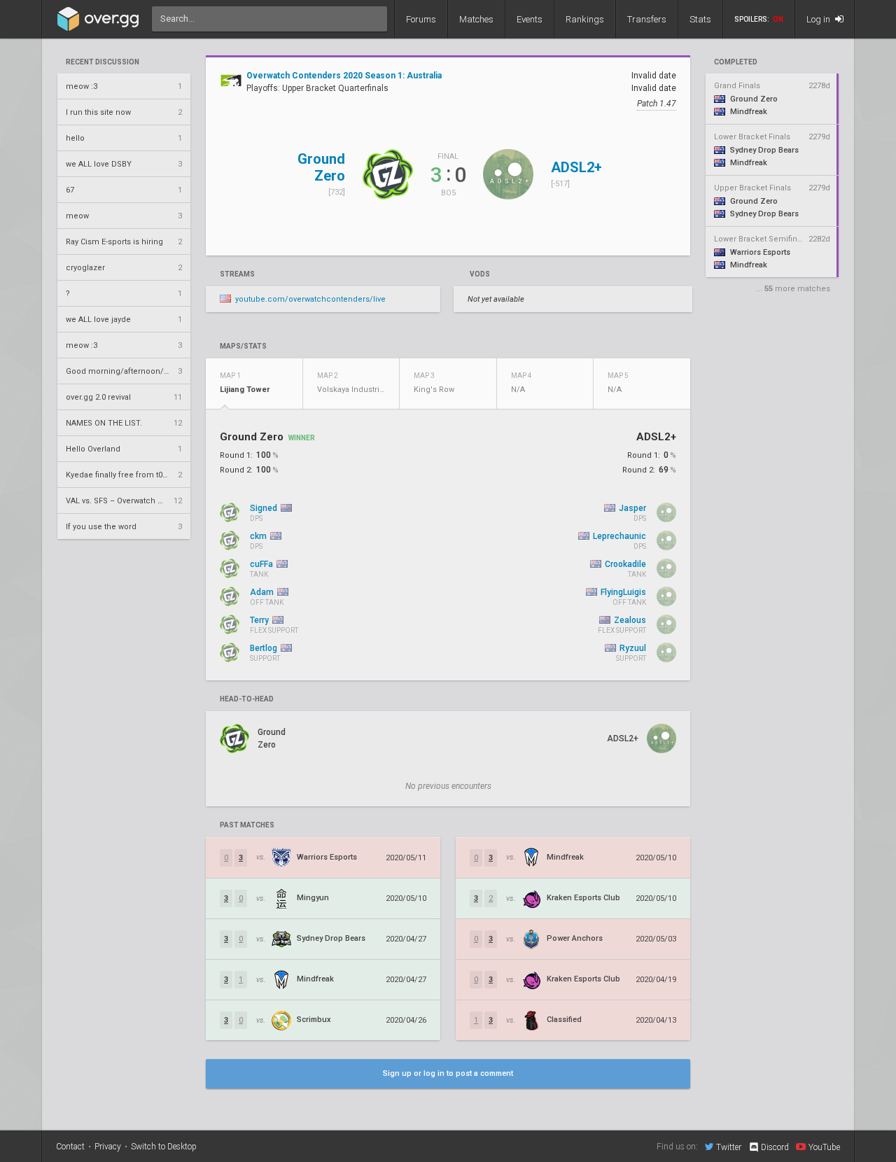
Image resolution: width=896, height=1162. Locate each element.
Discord (775, 1147)
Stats (700, 19)
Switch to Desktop (164, 1146)
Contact (70, 1146)
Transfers (646, 19)
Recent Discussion (102, 62)
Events (529, 19)
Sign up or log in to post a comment (448, 1073)
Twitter (728, 1147)
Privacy (107, 1146)
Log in (819, 19)
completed (735, 62)
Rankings (585, 19)
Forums (421, 19)
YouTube (824, 1147)
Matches (476, 19)
